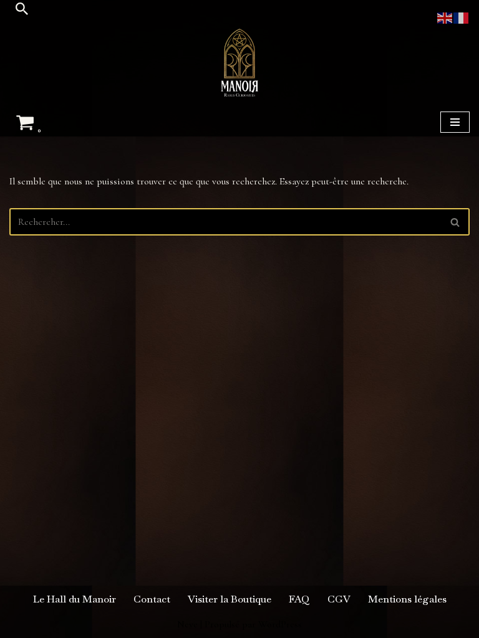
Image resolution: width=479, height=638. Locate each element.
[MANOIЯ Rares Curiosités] (239, 62)
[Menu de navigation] (455, 122)
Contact (151, 599)
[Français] (461, 17)
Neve (187, 624)
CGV (339, 599)
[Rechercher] (22, 8)
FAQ (299, 599)
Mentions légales (407, 599)
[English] (445, 17)
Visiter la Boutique (229, 599)
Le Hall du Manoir (74, 599)
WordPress (280, 624)
